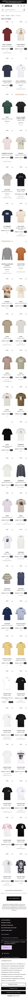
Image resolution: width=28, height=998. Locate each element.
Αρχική (2, 15)
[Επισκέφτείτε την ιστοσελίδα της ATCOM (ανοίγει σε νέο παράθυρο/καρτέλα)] (13, 995)
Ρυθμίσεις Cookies (12, 984)
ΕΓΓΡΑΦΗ (5, 947)
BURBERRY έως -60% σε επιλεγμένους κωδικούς (12, 1)
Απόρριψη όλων (13, 988)
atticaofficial (7, 957)
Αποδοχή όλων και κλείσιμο (13, 992)
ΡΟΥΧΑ (12, 15)
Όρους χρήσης (15, 941)
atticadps (6, 953)
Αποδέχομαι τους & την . (14, 942)
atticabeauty (15, 957)
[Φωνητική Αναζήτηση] (24, 9)
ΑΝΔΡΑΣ (7, 15)
